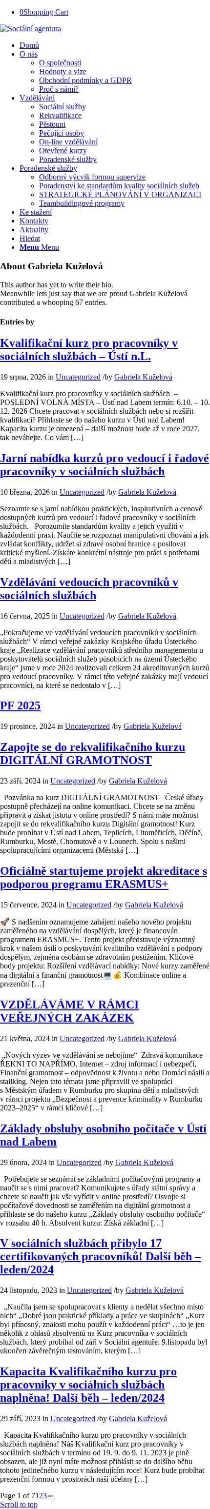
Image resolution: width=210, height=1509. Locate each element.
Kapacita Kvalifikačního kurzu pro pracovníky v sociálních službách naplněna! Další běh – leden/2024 (88, 1384)
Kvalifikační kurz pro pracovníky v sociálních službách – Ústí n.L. (89, 349)
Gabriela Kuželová (143, 377)
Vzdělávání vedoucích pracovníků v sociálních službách (89, 589)
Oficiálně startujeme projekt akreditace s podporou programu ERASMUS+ (103, 877)
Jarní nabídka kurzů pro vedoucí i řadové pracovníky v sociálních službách (104, 465)
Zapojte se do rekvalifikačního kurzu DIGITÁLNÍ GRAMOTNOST (92, 753)
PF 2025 (20, 705)
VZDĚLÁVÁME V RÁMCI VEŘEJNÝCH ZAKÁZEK (69, 1011)
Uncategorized (78, 377)
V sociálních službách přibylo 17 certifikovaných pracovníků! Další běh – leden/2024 (100, 1256)
